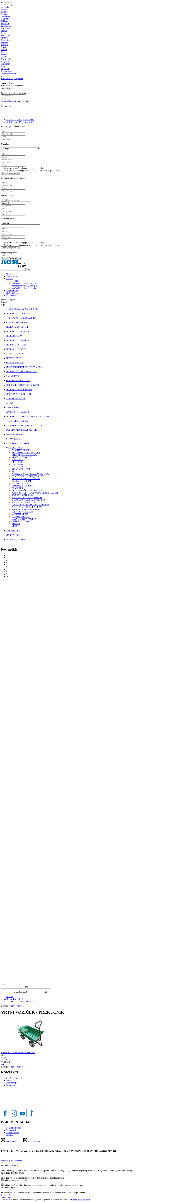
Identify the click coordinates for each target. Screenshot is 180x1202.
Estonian (4, 45)
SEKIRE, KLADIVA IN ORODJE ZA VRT (30, 505)
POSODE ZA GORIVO (22, 483)
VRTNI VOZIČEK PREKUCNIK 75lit (18, 1052)
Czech (3, 57)
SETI (14, 471)
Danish (4, 33)
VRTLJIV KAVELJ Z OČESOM (26, 478)
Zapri (20, 101)
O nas (8, 274)
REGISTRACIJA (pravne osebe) (20, 122)
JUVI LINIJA (17, 464)
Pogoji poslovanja (13, 1128)
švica (3, 66)
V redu (74, 1200)
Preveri (5, 203)
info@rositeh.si (34, 1141)
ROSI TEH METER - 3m (22, 495)
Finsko (4, 31)
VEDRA (15, 526)
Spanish (4, 38)
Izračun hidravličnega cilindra (24, 288)
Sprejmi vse (6, 1197)
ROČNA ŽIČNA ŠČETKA (23, 502)
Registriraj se (14, 173)
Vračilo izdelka (12, 1132)
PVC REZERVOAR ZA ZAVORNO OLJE (30, 474)
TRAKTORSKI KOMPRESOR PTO (28, 476)
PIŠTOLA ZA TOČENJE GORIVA (27, 507)
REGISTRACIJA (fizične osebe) (20, 120)
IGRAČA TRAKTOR (21, 469)
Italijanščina (6, 21)
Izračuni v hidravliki (14, 281)
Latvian (4, 49)
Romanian (5, 40)
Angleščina (5, 19)
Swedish (4, 42)
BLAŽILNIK (17, 488)
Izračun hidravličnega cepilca (24, 283)
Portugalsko (6, 35)
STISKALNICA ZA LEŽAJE (24, 455)
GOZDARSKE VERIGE (22, 486)
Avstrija (4, 12)
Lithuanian (5, 52)
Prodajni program (8, 300)
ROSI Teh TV (12, 293)
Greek (3, 47)
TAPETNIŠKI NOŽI (21, 516)
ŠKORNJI (16, 523)
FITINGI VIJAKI (19, 467)
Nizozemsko (6, 59)
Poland (4, 54)
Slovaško (5, 23)
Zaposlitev (10, 1085)
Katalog (9, 1135)
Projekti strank (12, 290)
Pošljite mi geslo (15, 258)
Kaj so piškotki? (7, 1195)
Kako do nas (11, 276)
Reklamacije (11, 1083)
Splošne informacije (14, 1078)
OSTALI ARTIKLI (14, 999)
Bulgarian (5, 61)
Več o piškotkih (83, 1200)
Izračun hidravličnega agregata (24, 286)
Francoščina (6, 26)
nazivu (20, 1006)
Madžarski (5, 16)
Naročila (9, 1080)
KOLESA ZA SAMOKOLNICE (26, 509)
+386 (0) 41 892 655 (13, 1141)
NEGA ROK (17, 462)
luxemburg (5, 64)
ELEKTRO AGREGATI (22, 512)
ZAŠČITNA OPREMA (22, 450)
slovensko (5, 7)
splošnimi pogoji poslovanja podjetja (30, 168)
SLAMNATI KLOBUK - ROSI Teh (27, 497)
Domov (9, 996)
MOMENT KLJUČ (20, 514)
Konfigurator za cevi (14, 295)
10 (7, 576)
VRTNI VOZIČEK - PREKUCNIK (27, 490)
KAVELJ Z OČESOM (21, 481)
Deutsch (4, 9)
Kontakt (9, 279)
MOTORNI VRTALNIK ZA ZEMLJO (28, 500)
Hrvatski (4, 14)
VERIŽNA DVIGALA (21, 457)
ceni (12, 1006)
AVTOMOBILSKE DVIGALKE (26, 452)
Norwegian (5, 28)
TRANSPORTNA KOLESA (24, 519)
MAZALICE (17, 459)
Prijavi (27, 101)
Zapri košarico (7, 88)
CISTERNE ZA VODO (22, 521)
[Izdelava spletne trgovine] (3, 1163)
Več (2, 1064)
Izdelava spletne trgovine (11, 1161)
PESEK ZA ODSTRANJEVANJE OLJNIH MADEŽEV (36, 493)
